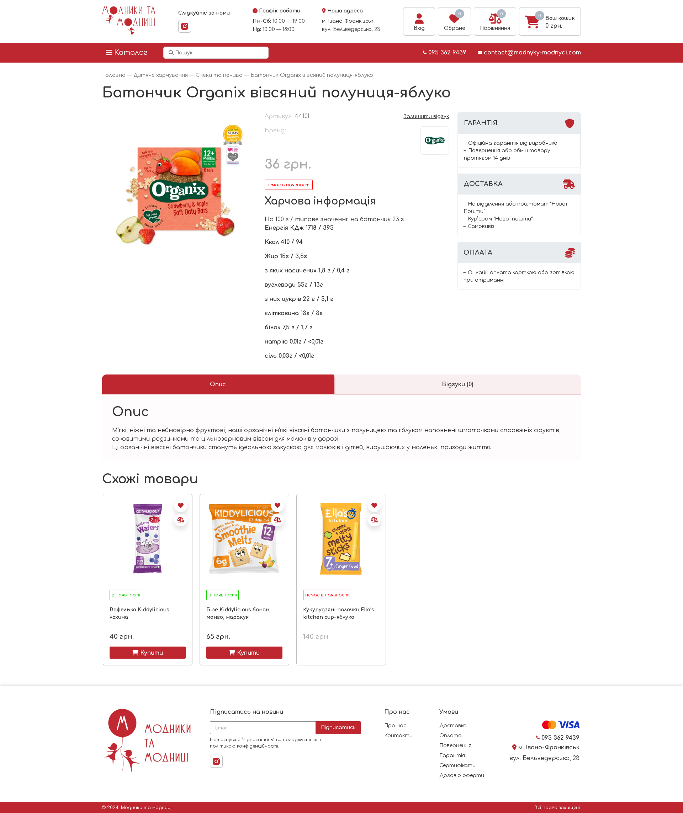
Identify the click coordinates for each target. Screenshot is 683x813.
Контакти (398, 735)
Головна (114, 75)
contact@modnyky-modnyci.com (531, 52)
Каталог (130, 52)
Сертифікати (457, 765)
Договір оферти (461, 775)
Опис (218, 384)
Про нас (395, 725)
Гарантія (452, 755)
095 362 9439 (446, 52)
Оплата (450, 735)
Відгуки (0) (457, 384)
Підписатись (338, 727)
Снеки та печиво (219, 75)
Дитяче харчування (160, 75)
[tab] (218, 384)
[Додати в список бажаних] (180, 505)
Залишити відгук (426, 116)
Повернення (455, 745)
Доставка (453, 725)
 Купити (147, 652)
